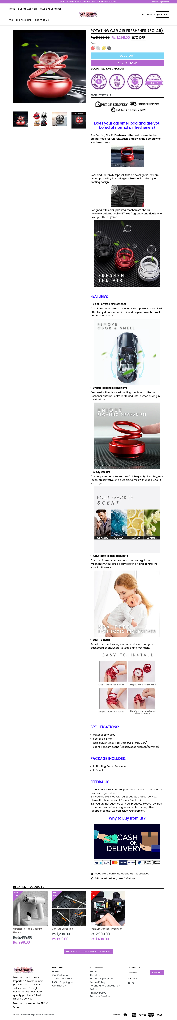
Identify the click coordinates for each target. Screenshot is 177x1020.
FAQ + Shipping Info (101, 978)
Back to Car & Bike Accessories (90, 951)
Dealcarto (24, 1014)
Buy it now (127, 63)
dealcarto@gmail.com (160, 2)
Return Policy (97, 982)
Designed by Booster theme (41, 1014)
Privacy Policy (98, 992)
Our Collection (27, 9)
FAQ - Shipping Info (20, 20)
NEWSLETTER (134, 967)
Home (12, 9)
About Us (95, 975)
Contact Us (42, 20)
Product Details (101, 95)
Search (94, 971)
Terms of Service (100, 996)
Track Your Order (51, 9)
